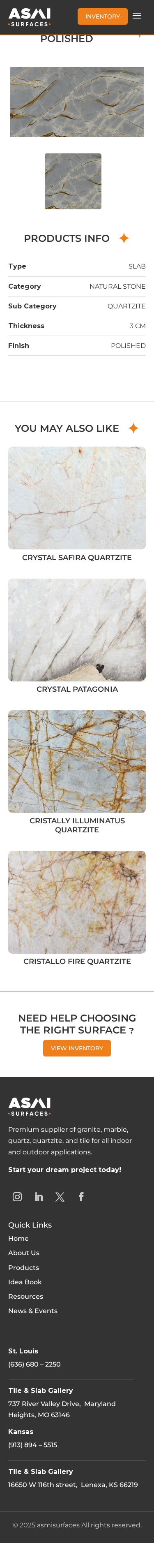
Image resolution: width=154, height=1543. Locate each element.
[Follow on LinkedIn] (39, 1197)
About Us (23, 1253)
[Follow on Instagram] (17, 1197)
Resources (25, 1296)
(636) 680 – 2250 (34, 1364)
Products (23, 1268)
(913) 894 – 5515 (32, 1445)
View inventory (77, 1048)
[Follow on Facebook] (81, 1197)
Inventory (102, 16)
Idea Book (25, 1282)
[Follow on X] (60, 1197)
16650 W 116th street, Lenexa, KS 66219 (73, 1485)
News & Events (32, 1311)
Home (18, 1238)
